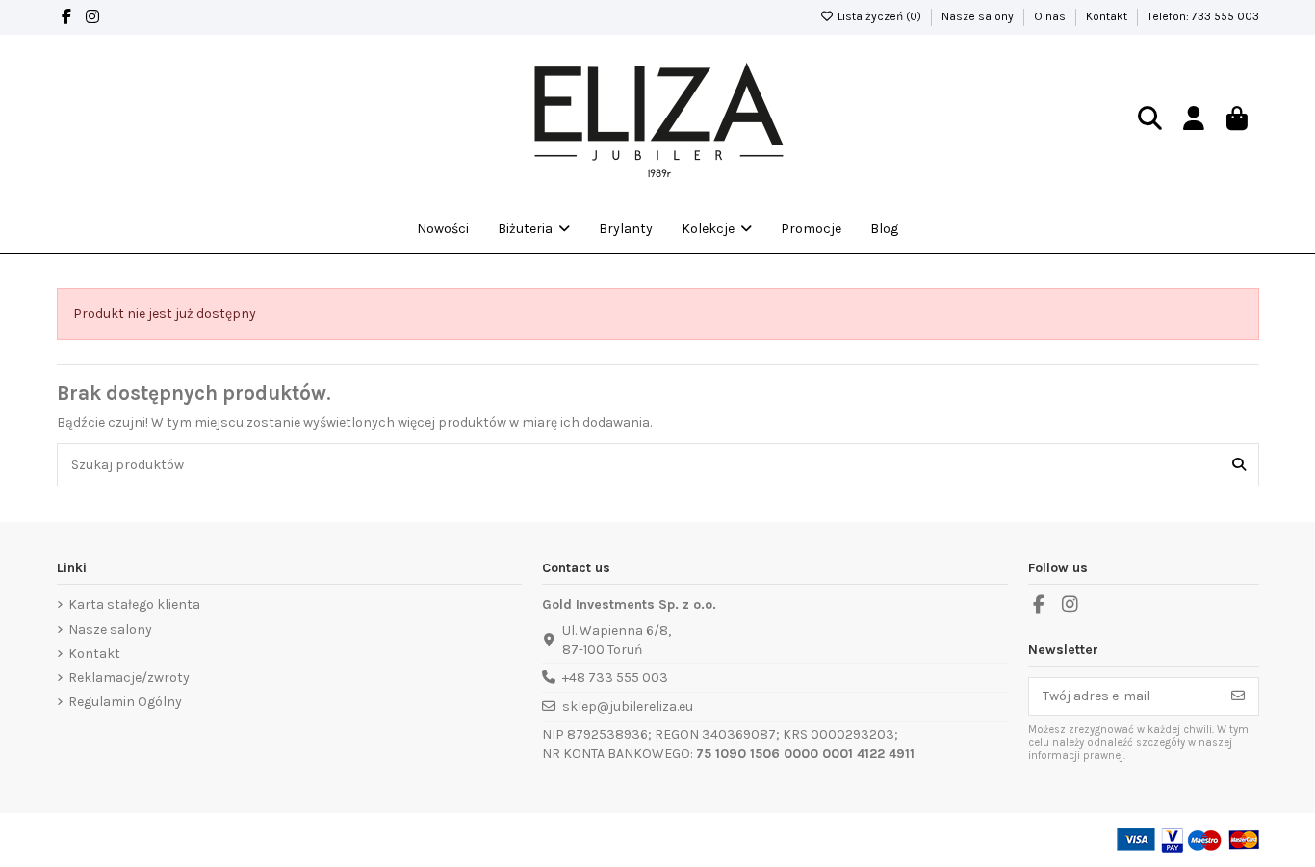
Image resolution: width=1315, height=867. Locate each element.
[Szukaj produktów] (1239, 464)
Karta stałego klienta (134, 604)
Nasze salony (979, 16)
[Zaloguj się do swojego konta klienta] (1193, 120)
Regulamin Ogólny (125, 702)
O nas (1051, 16)
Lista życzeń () (879, 16)
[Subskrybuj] (1238, 696)
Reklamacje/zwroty (129, 678)
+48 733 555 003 (615, 678)
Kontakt (1108, 16)
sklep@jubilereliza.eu (627, 706)
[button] (716, 229)
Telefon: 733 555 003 (1203, 16)
